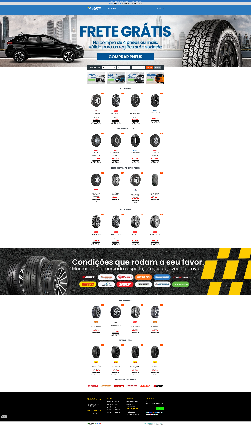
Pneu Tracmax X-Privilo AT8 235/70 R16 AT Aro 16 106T (113, 114)
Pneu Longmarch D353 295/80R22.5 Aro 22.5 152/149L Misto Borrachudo (133, 193)
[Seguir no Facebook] (88, 413)
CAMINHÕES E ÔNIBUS (122, 14)
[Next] (247, 41)
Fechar (89, 1)
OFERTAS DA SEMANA (153, 14)
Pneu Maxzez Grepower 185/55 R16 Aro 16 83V (133, 326)
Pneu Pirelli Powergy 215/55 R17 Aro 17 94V (152, 366)
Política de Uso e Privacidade (132, 403)
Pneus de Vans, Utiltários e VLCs (114, 410)
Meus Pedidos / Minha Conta (113, 401)
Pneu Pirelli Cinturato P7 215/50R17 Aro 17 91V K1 (93, 366)
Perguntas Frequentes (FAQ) (132, 401)
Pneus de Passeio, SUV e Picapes (114, 409)
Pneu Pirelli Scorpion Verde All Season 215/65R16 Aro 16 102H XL (113, 155)
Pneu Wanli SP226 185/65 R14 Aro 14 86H (133, 235)
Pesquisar (149, 67)
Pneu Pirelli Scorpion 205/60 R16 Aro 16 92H (94, 154)
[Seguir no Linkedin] (93, 413)
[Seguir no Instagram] (90, 413)
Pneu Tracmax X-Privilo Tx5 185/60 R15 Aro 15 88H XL (153, 326)
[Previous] (3, 41)
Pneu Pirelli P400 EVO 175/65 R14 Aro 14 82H (153, 154)
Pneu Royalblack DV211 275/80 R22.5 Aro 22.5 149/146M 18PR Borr (152, 196)
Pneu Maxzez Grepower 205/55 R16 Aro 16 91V (93, 114)
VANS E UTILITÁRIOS (110, 14)
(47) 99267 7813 (131, 411)
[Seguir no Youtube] (96, 413)
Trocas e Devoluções (130, 406)
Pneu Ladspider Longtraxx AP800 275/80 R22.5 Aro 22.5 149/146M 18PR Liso (94, 193)
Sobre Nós (109, 406)
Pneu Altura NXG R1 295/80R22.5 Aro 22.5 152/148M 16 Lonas (153, 115)
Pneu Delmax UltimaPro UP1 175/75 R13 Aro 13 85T (113, 325)
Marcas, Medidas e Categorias (113, 407)
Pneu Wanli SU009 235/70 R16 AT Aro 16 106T (133, 114)
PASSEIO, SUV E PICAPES (98, 14)
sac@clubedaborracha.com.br (134, 414)
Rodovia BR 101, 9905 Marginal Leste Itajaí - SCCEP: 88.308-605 (94, 406)
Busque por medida (95, 67)
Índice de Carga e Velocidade (113, 404)
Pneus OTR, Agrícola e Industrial (114, 414)
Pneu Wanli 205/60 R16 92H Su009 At (152, 235)
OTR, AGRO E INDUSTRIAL (134, 14)
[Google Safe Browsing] (94, 424)
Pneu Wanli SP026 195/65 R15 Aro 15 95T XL (113, 235)
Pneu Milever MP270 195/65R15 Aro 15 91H (94, 326)
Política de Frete (129, 404)
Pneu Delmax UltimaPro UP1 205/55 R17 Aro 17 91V (133, 153)
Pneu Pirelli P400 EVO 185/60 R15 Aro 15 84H (113, 366)
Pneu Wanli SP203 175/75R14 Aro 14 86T (94, 235)
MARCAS (144, 14)
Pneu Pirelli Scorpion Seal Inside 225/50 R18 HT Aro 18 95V (133, 366)
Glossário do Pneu (111, 403)
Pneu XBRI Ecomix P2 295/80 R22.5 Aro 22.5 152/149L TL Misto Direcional (113, 194)
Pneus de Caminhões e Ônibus (113, 412)
